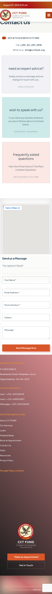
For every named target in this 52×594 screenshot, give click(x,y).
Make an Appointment (26, 556)
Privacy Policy (6, 460)
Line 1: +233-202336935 (12, 394)
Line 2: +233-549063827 (12, 399)
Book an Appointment (10, 440)
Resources (5, 455)
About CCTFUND (8, 420)
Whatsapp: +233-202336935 (14, 404)
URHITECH (38, 589)
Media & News (7, 435)
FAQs (2, 450)
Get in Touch (26, 565)
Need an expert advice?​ (26, 68)
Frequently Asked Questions (26, 156)
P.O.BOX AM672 (8, 369)
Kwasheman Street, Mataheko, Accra (18, 374)
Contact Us (5, 445)
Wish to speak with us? (26, 110)
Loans (3, 430)
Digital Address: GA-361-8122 (14, 379)
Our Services (6, 425)
